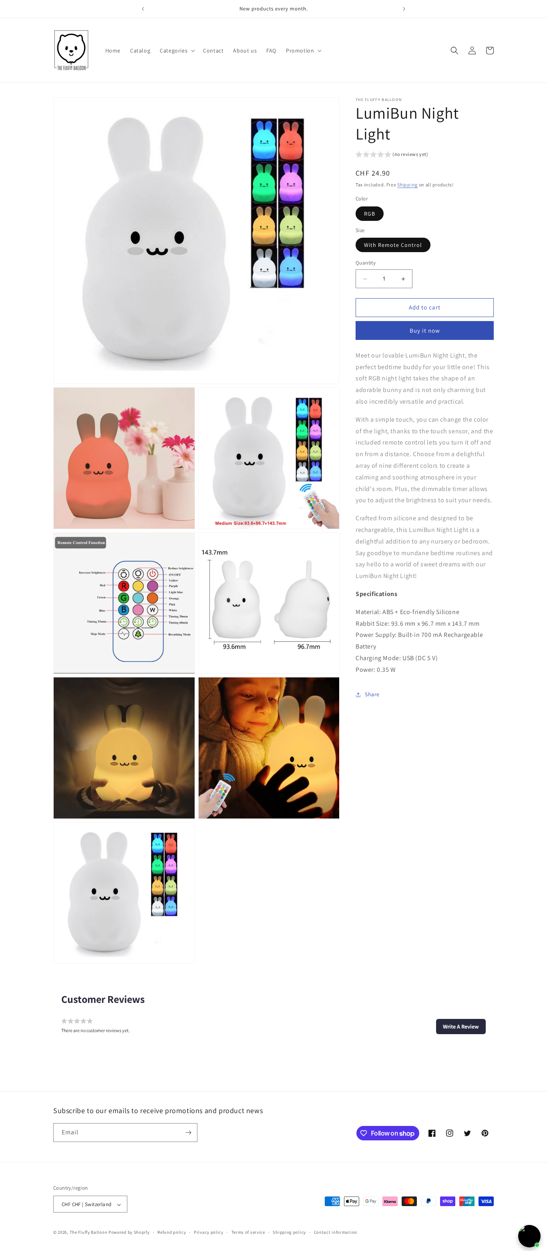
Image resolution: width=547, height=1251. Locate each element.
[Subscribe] (188, 1132)
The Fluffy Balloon (89, 1232)
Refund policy (171, 1232)
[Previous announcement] (143, 9)
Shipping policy (289, 1232)
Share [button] (372, 694)
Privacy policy (208, 1232)
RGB (369, 213)
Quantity (366, 263)
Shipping (407, 185)
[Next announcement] (404, 9)
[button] (176, 50)
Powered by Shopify (129, 1232)
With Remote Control (393, 245)
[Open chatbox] (529, 1236)
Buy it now (425, 330)
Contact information (335, 1232)
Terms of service (248, 1232)
